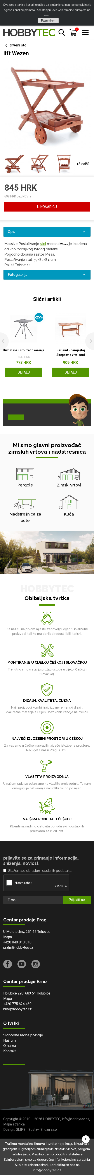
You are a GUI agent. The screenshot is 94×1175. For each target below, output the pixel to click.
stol (43, 244)
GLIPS (21, 1129)
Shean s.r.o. (48, 1129)
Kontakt (9, 1051)
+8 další (83, 164)
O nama (9, 1046)
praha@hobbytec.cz (18, 947)
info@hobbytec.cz (75, 1119)
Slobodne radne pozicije (23, 1035)
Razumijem (48, 20)
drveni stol (18, 45)
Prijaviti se (77, 900)
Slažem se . (40, 871)
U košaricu (47, 207)
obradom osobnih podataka (48, 871)
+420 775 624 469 (17, 1004)
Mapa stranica (14, 1124)
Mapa (7, 937)
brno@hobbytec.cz (17, 1009)
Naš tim (9, 1040)
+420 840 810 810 (17, 942)
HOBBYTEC (51, 1119)
